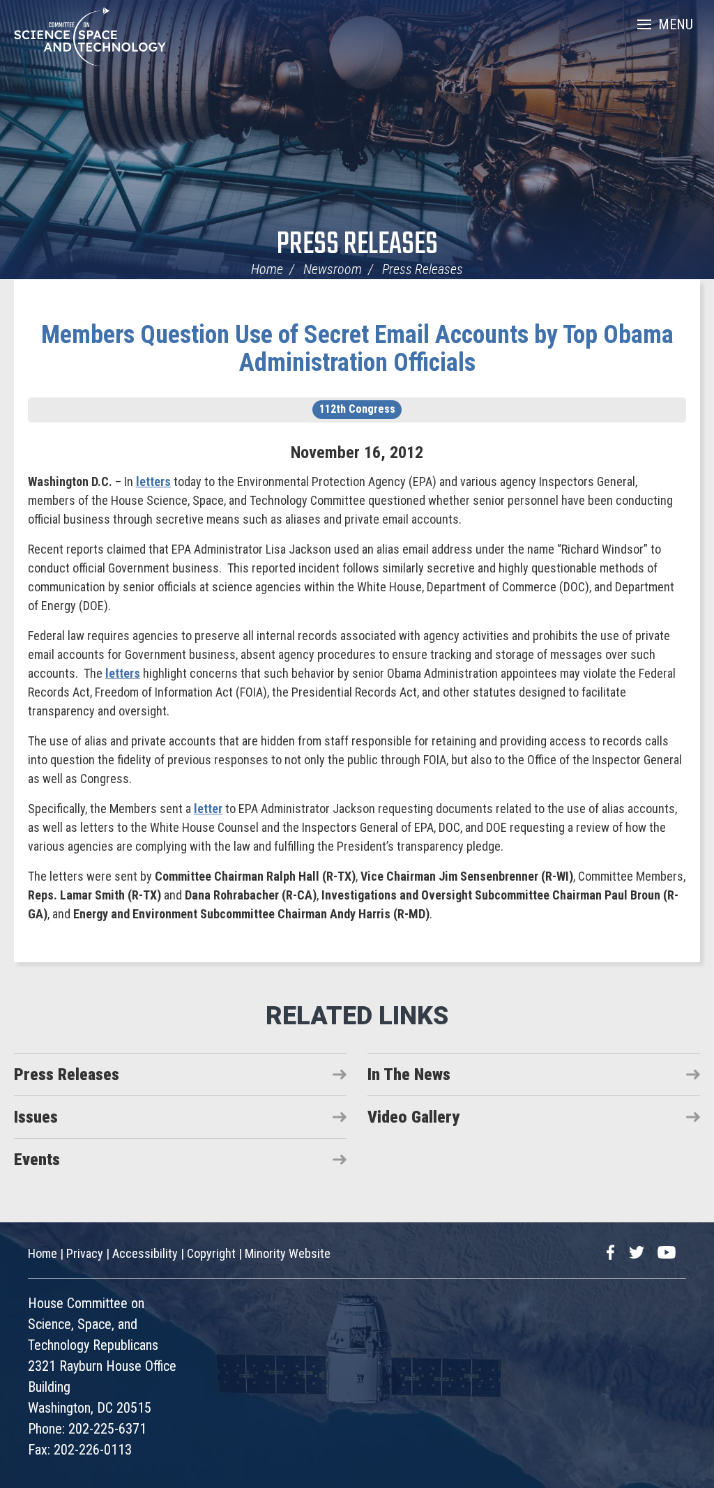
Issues (36, 1117)
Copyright (211, 1253)
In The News (408, 1074)
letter (208, 808)
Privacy (84, 1253)
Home (267, 269)
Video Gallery (413, 1117)
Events (37, 1159)
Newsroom (332, 269)
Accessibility (145, 1253)
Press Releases (357, 245)
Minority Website (288, 1253)
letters (153, 481)
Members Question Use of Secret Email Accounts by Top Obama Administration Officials (357, 348)
